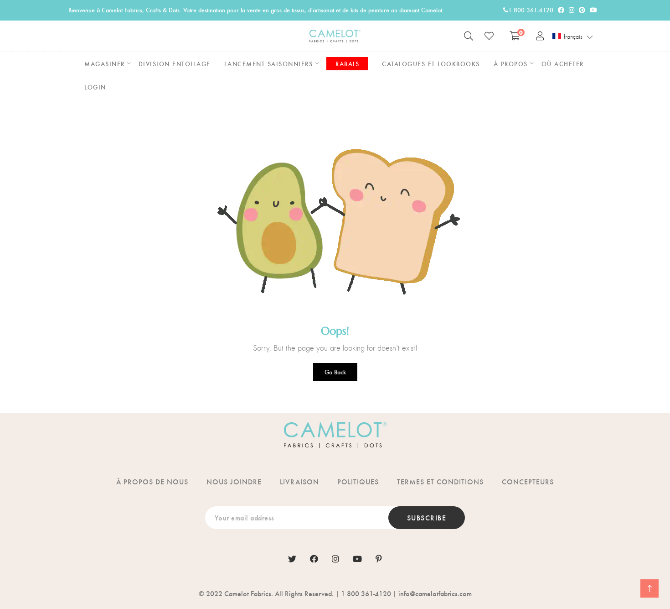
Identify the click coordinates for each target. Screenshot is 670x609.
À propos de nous (152, 481)
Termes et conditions (440, 481)
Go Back (335, 372)
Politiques (358, 481)
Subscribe (427, 517)
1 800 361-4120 (530, 9)
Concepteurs (528, 481)
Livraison (299, 481)
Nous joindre (234, 481)
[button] (573, 36)
